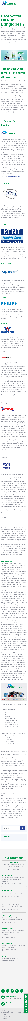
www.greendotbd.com (14, 176)
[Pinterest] (21, 991)
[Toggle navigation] (24, 2)
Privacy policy (22, 1013)
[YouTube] (12, 991)
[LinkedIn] (7, 991)
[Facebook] (3, 991)
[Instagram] (17, 991)
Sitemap (23, 1011)
